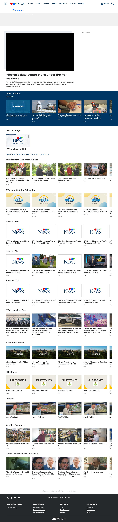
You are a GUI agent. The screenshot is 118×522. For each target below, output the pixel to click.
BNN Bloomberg (65, 510)
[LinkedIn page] (19, 497)
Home (30, 4)
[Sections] (5, 4)
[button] (108, 111)
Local (38, 4)
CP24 (61, 507)
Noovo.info (90, 507)
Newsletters (53, 491)
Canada (46, 4)
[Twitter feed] (8, 497)
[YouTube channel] (15, 497)
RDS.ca (89, 512)
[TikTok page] (11, 497)
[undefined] (18, 110)
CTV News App (62, 491)
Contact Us (72, 491)
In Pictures (63, 4)
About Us (45, 491)
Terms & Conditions (39, 510)
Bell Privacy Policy (38, 507)
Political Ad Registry (39, 512)
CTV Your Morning (77, 4)
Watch (54, 4)
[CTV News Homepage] (17, 4)
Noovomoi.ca (91, 510)
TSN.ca (62, 512)
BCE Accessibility (12, 507)
